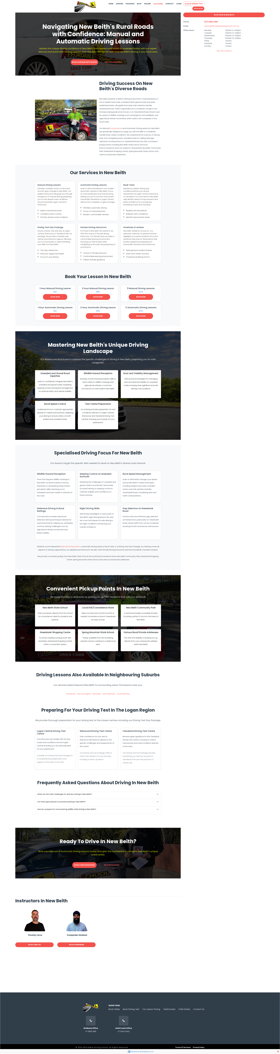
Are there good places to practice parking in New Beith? (61, 801)
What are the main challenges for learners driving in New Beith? (64, 794)
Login (178, 4)
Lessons (119, 4)
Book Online (114, 1009)
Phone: (186, 22)
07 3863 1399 (90, 1031)
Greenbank (71, 694)
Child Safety (184, 1009)
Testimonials (169, 1009)
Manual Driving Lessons (71, 546)
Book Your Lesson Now (84, 865)
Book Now (198, 8)
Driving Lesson (116, 128)
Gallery (147, 4)
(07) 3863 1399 (211, 22)
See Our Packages (111, 865)
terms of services (183, 1047)
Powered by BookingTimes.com (142, 1051)
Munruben (96, 694)
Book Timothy (34, 945)
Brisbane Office (91, 1028)
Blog (139, 4)
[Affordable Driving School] (85, 6)
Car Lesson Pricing (151, 1009)
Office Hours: (188, 30)
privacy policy (198, 1047)
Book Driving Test (194, 4)
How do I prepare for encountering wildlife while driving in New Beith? (66, 809)
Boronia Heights (84, 694)
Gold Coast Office (123, 1028)
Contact (169, 4)
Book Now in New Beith (224, 15)
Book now (55, 297)
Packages (130, 4)
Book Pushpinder (76, 945)
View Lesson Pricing (113, 62)
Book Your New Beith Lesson (84, 62)
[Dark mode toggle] (278, 1051)
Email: (185, 26)
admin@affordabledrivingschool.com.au (221, 26)
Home (111, 4)
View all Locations (224, 51)
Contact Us (198, 1009)
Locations (158, 4)
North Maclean (109, 694)
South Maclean (123, 694)
